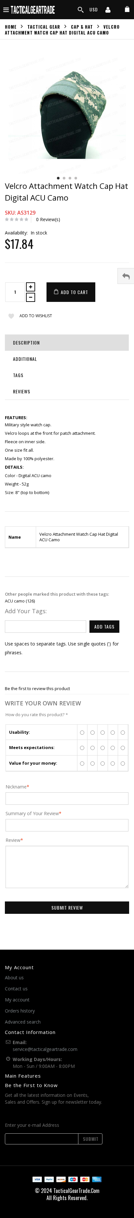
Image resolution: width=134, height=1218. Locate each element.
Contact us (16, 988)
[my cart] (127, 9)
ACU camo (15, 601)
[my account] (108, 10)
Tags (18, 375)
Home (11, 26)
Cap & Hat (82, 26)
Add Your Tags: (26, 611)
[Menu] (6, 9)
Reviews (21, 391)
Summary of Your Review (32, 813)
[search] (80, 9)
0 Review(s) (48, 219)
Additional (25, 358)
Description (26, 342)
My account (17, 1000)
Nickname (16, 787)
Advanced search (23, 1022)
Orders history (20, 1011)
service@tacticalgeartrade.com (45, 1049)
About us (14, 977)
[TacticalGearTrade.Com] (33, 9)
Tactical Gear (43, 26)
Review (13, 840)
